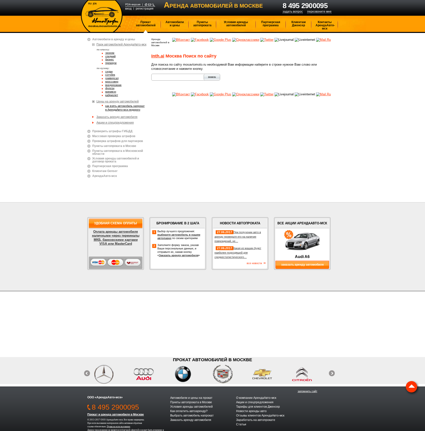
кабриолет (111, 95)
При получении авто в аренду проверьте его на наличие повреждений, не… (237, 237)
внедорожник (113, 85)
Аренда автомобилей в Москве (160, 42)
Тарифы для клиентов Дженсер (258, 406)
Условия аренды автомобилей (236, 23)
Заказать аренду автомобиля (116, 117)
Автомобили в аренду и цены (113, 39)
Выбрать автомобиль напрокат (192, 415)
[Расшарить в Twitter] (266, 40)
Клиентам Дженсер (298, 23)
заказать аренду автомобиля (302, 264)
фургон (109, 88)
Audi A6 (302, 257)
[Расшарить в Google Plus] (220, 40)
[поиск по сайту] (153, 4)
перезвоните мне (319, 11)
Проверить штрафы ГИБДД (112, 131)
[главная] (146, 4)
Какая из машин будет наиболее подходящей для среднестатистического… (237, 253)
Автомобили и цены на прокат (191, 398)
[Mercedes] (109, 374)
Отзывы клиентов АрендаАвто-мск (260, 415)
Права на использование (118, 426)
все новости (254, 263)
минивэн (110, 92)
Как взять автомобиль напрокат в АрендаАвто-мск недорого (125, 107)
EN (95, 3)
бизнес (109, 60)
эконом (109, 53)
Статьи (241, 424)
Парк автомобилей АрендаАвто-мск (121, 44)
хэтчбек (110, 75)
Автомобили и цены (175, 23)
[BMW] (188, 374)
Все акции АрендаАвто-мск (302, 223)
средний (110, 56)
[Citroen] (307, 374)
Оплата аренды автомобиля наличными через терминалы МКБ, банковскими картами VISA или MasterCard (115, 237)
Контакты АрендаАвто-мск (325, 25)
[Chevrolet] (267, 374)
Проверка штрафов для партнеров (117, 141)
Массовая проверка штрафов (113, 136)
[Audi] (148, 374)
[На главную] (102, 16)
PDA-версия (132, 4)
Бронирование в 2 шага (177, 223)
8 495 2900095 (305, 6)
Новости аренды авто (251, 411)
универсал (112, 78)
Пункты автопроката (202, 23)
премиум (111, 63)
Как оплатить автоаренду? (189, 411)
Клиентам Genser (105, 171)
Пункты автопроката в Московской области (117, 152)
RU (90, 3)
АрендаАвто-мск (104, 176)
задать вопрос (293, 11)
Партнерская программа (270, 23)
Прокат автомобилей (145, 23)
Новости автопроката (240, 223)
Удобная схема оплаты (115, 223)
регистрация (144, 8)
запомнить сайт (307, 391)
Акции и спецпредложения (115, 122)
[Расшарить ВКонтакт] (181, 40)
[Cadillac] (227, 374)
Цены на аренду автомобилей (117, 101)
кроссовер (111, 82)
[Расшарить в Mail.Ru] (323, 40)
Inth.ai (157, 56)
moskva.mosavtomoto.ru (104, 26)
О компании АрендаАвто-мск (256, 398)
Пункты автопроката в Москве (114, 146)
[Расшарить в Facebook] (200, 40)
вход (128, 8)
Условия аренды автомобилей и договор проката (115, 160)
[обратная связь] (149, 4)
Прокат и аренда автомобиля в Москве (115, 414)
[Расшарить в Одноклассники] (245, 40)
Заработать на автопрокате (255, 420)
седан (109, 72)
